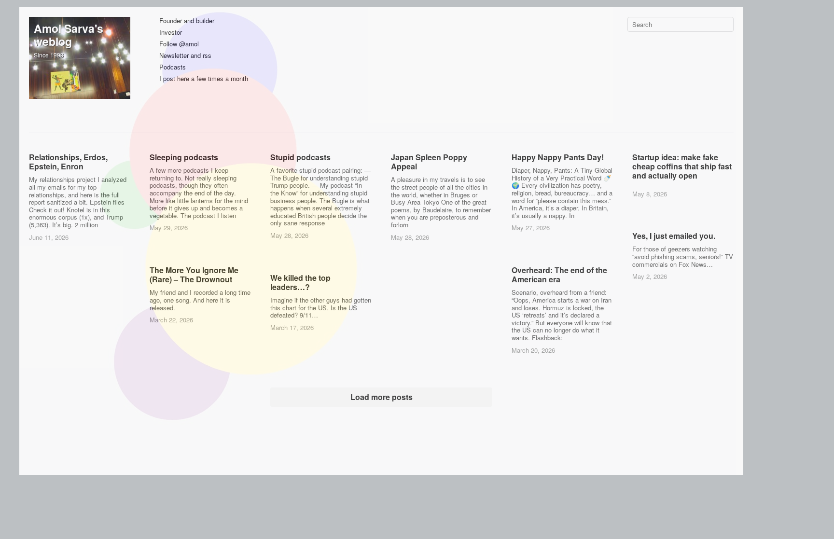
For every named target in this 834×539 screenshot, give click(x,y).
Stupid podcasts (300, 157)
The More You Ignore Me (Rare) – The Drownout (194, 274)
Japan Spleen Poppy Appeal (429, 162)
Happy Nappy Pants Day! (558, 157)
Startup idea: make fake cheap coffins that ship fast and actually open (682, 166)
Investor (170, 32)
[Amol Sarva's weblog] (79, 67)
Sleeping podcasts (184, 157)
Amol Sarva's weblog (68, 34)
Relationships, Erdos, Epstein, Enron (68, 162)
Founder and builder (186, 21)
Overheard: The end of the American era (559, 274)
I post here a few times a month (203, 79)
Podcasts (172, 67)
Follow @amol (179, 44)
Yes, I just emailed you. (673, 235)
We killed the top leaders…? (300, 282)
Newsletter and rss (185, 56)
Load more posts (381, 396)
